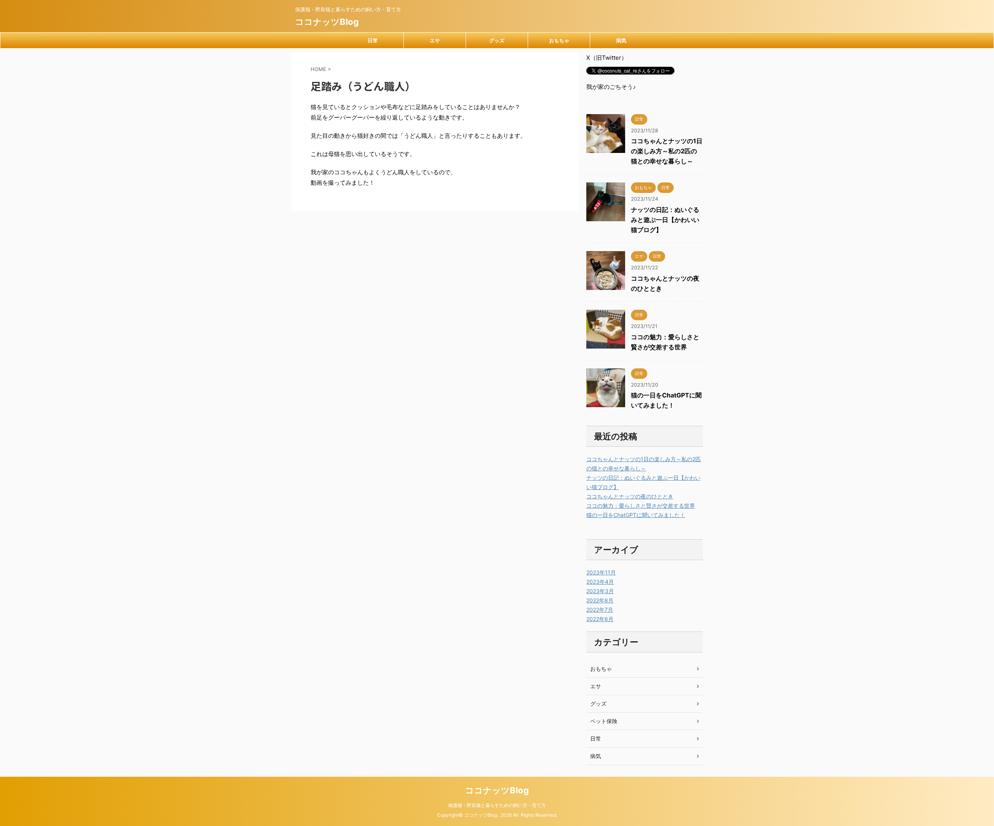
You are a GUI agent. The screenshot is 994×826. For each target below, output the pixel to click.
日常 (373, 40)
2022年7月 (599, 609)
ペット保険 (603, 721)
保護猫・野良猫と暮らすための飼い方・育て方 (497, 805)
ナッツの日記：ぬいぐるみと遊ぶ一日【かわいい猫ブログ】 (665, 220)
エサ (435, 40)
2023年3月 (600, 591)
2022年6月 (599, 619)
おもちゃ (559, 40)
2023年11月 (601, 572)
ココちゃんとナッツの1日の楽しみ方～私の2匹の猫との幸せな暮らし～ (666, 151)
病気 (621, 40)
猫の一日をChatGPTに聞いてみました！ (635, 515)
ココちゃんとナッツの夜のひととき (629, 496)
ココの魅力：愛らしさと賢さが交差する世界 (640, 505)
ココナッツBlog (327, 22)
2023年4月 (600, 581)
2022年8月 (599, 600)
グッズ (496, 40)
